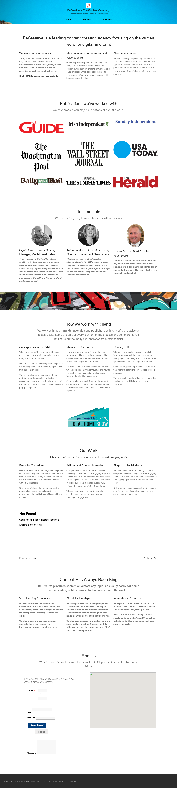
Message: (31, 753)
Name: (30, 690)
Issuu (33, 558)
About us (86, 19)
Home (68, 19)
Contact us (106, 19)
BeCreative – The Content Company (88, 10)
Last (39, 701)
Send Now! (37, 725)
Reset (41, 731)
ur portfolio (52, 75)
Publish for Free (151, 558)
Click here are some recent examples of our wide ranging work (88, 457)
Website (31, 717)
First (39, 693)
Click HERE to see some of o (33, 75)
